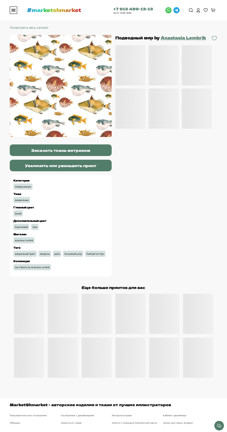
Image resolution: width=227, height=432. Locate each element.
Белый (18, 213)
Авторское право (122, 415)
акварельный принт (25, 253)
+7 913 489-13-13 (133, 8)
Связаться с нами (71, 422)
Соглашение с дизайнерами (77, 415)
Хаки (34, 226)
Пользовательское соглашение (28, 415)
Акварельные (22, 200)
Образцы (15, 422)
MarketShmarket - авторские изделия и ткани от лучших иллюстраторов (90, 404)
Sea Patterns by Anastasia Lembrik (32, 267)
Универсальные (23, 186)
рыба (57, 253)
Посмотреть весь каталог (29, 27)
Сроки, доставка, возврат (178, 422)
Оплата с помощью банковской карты (134, 422)
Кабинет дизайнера (174, 415)
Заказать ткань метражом (60, 150)
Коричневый (21, 226)
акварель (45, 253)
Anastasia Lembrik (183, 37)
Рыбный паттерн (95, 253)
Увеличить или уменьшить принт (60, 165)
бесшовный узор (73, 253)
